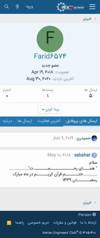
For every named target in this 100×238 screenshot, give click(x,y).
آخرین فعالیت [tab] (49, 121)
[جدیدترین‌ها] (17, 6)
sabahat (82, 155)
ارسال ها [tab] (25, 121)
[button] (92, 7)
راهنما (19, 223)
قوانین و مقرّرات (64, 223)
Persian (85, 215)
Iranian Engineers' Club (69, 233)
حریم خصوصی (38, 223)
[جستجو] (6, 6)
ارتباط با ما (88, 223)
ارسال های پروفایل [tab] (81, 121)
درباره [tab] (7, 121)
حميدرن (83, 138)
